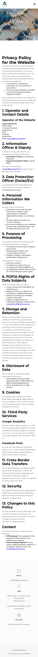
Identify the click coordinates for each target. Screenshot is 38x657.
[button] (34, 4)
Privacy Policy (12, 653)
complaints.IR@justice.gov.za (18, 304)
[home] (4, 4)
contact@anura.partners (16, 139)
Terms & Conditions (24, 653)
